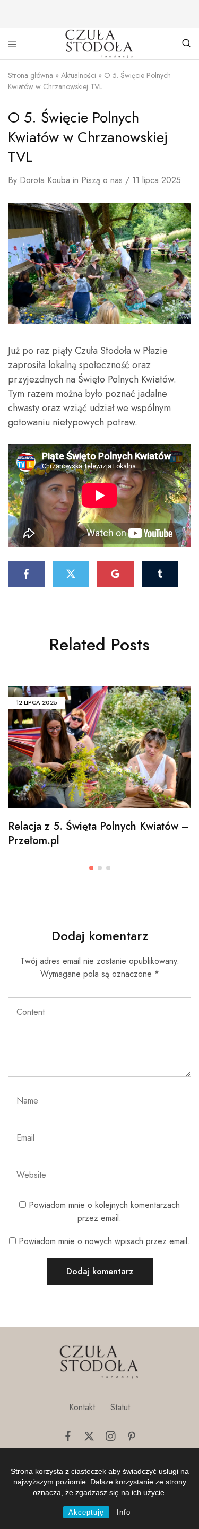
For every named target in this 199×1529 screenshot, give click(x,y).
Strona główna (30, 75)
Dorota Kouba (45, 180)
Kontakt (82, 1407)
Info (124, 1512)
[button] (91, 868)
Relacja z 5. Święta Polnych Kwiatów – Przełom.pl (98, 833)
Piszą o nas (102, 180)
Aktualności (78, 75)
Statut (120, 1407)
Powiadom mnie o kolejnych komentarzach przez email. (104, 1211)
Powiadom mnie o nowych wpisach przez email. (104, 1241)
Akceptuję (86, 1512)
